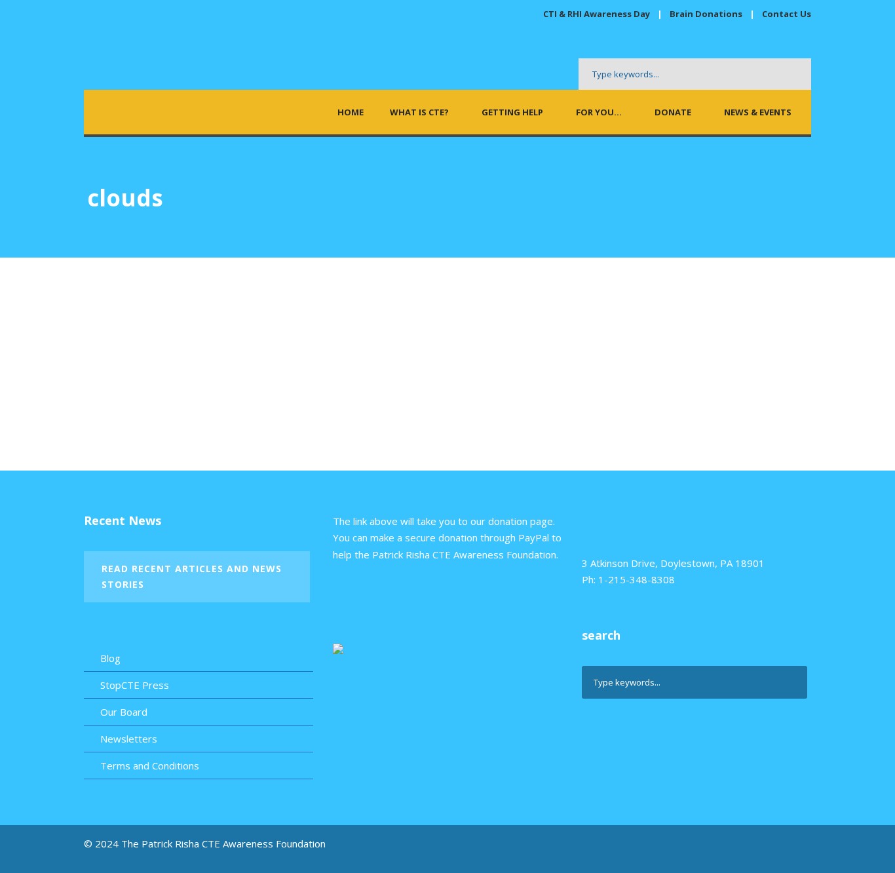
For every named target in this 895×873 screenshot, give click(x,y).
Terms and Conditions (149, 765)
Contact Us (786, 14)
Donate (673, 112)
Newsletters (128, 738)
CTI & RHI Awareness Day (596, 14)
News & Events (757, 112)
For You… (599, 112)
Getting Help (512, 112)
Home (350, 112)
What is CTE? (419, 112)
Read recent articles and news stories (192, 576)
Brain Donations (707, 14)
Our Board (123, 711)
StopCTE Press (134, 684)
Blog (110, 658)
